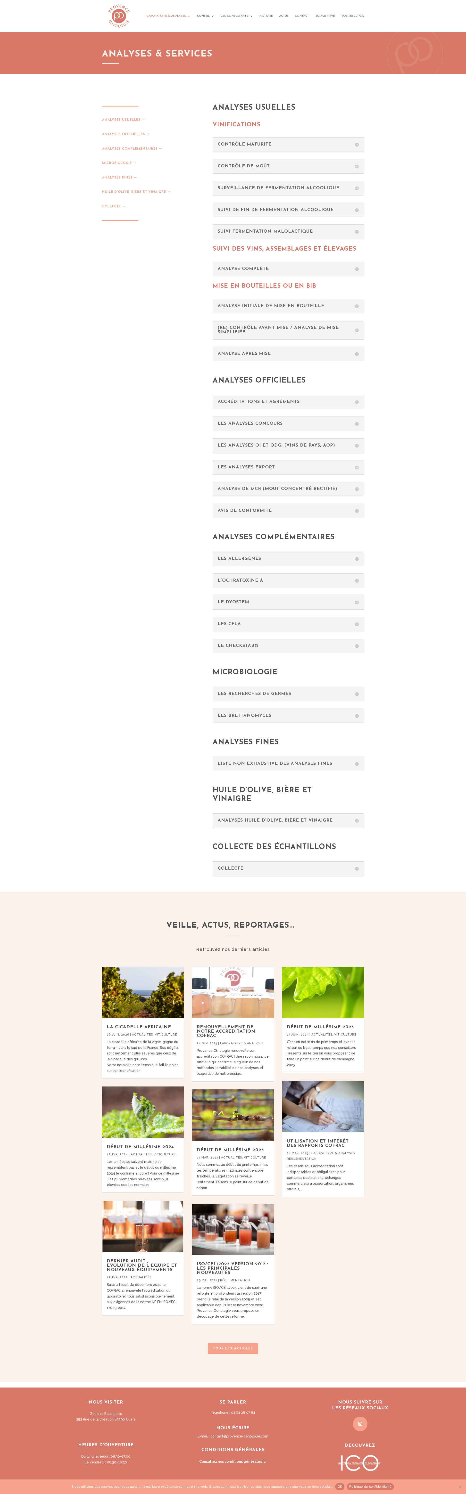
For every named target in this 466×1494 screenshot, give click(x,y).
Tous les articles (233, 1348)
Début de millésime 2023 (230, 1150)
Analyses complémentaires (130, 148)
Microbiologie (117, 163)
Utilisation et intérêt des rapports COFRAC (318, 1143)
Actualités (142, 1034)
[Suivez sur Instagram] (360, 1424)
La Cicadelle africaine (139, 1027)
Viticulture (166, 1034)
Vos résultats (352, 16)
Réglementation (235, 1280)
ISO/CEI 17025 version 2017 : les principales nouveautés (232, 1268)
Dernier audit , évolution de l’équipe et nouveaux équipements (142, 1265)
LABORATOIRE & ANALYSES (166, 16)
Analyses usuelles (121, 120)
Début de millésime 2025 (320, 1027)
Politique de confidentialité (370, 1486)
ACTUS (284, 16)
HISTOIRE (266, 16)
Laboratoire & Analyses (242, 1043)
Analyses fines (117, 177)
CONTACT (302, 16)
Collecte (111, 206)
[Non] (460, 1486)
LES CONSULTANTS (234, 16)
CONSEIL (203, 16)
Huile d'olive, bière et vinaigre (134, 192)
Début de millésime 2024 (140, 1147)
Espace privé (325, 16)
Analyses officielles (123, 134)
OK (340, 1486)
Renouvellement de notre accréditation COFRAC (226, 1031)
